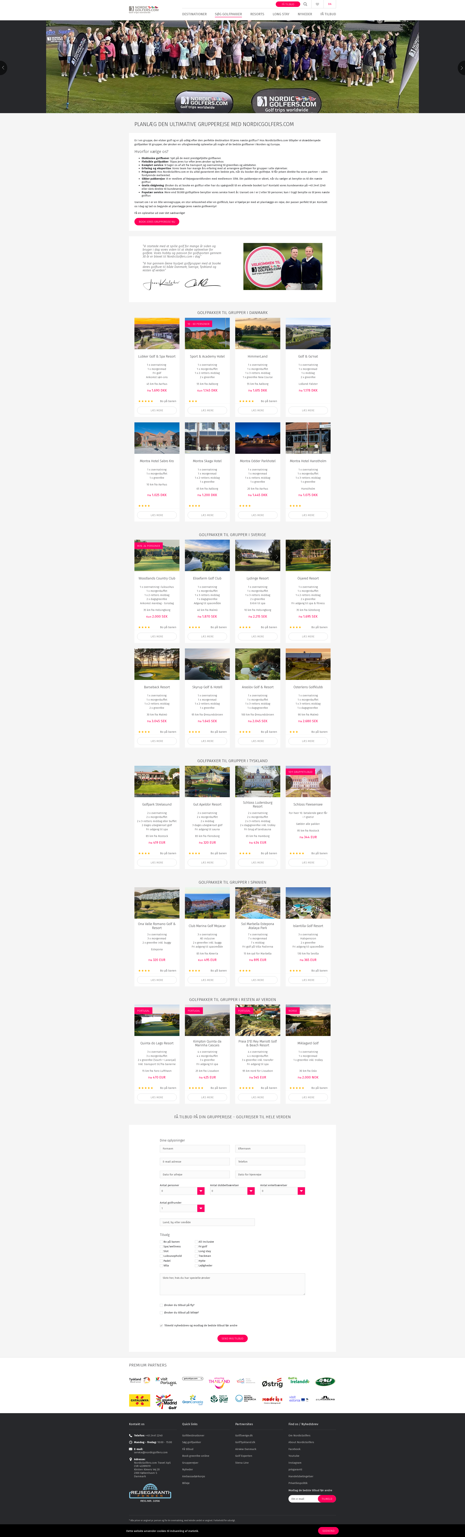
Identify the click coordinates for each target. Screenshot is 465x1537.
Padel (167, 1260)
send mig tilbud (232, 1338)
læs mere (157, 410)
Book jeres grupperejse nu (157, 221)
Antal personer (169, 1185)
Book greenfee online (195, 1455)
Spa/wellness (172, 1246)
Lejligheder (205, 1265)
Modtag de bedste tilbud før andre (310, 1490)
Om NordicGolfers (299, 1435)
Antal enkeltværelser (273, 1185)
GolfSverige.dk (244, 1435)
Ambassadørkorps (193, 1476)
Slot (166, 1251)
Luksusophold (172, 1256)
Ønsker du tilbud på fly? (179, 1305)
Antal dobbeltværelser (224, 1185)
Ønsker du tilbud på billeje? (181, 1312)
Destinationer (194, 14)
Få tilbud (288, 4)
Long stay (281, 14)
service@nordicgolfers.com (151, 1452)
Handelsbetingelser (300, 1476)
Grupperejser (190, 1462)
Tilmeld (327, 1498)
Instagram (295, 1462)
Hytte (202, 1260)
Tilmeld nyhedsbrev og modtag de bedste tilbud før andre (200, 1325)
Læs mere (308, 410)
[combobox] (182, 1191)
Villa (166, 1265)
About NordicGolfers (301, 1442)
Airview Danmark (245, 1449)
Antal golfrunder (170, 1202)
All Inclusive (206, 1241)
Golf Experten (243, 1455)
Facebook (294, 1449)
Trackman (205, 1256)
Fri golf (203, 1246)
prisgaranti (295, 1469)
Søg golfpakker (228, 14)
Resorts (257, 14)
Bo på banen (171, 1241)
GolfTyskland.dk (245, 1442)
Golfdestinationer (193, 1435)
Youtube (293, 1455)
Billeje (186, 1483)
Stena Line (242, 1462)
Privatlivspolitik (298, 1483)
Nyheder (305, 14)
